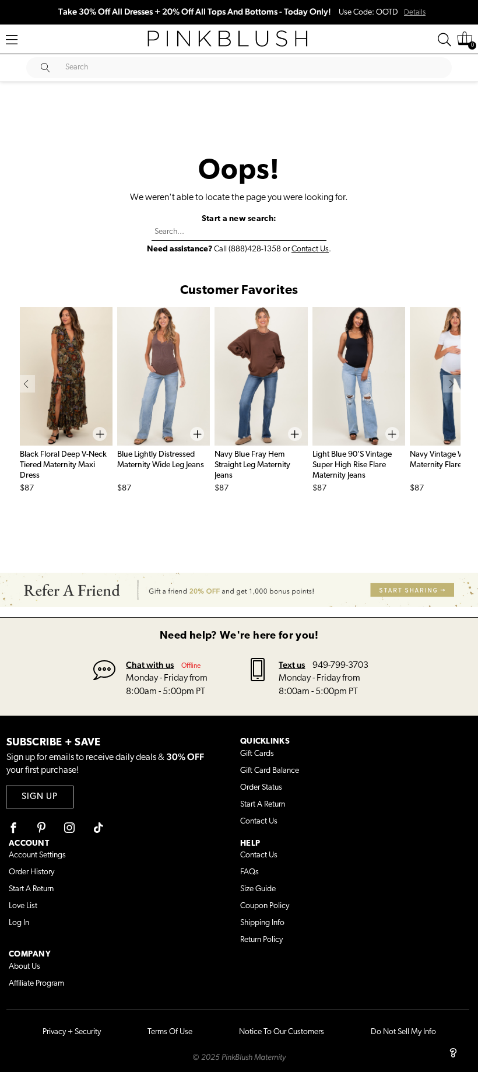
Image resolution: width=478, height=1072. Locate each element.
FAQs (249, 872)
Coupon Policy (264, 906)
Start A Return (262, 804)
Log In (19, 923)
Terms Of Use (169, 1032)
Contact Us (310, 249)
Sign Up (40, 797)
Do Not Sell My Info (403, 1032)
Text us (292, 665)
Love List (23, 906)
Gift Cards (257, 753)
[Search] (444, 39)
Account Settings (37, 855)
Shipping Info (262, 923)
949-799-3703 (340, 665)
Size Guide (258, 889)
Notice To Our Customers (281, 1032)
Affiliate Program (36, 983)
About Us (24, 966)
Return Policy (261, 940)
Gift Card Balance (269, 770)
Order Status (261, 787)
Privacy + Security (72, 1032)
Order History (31, 872)
